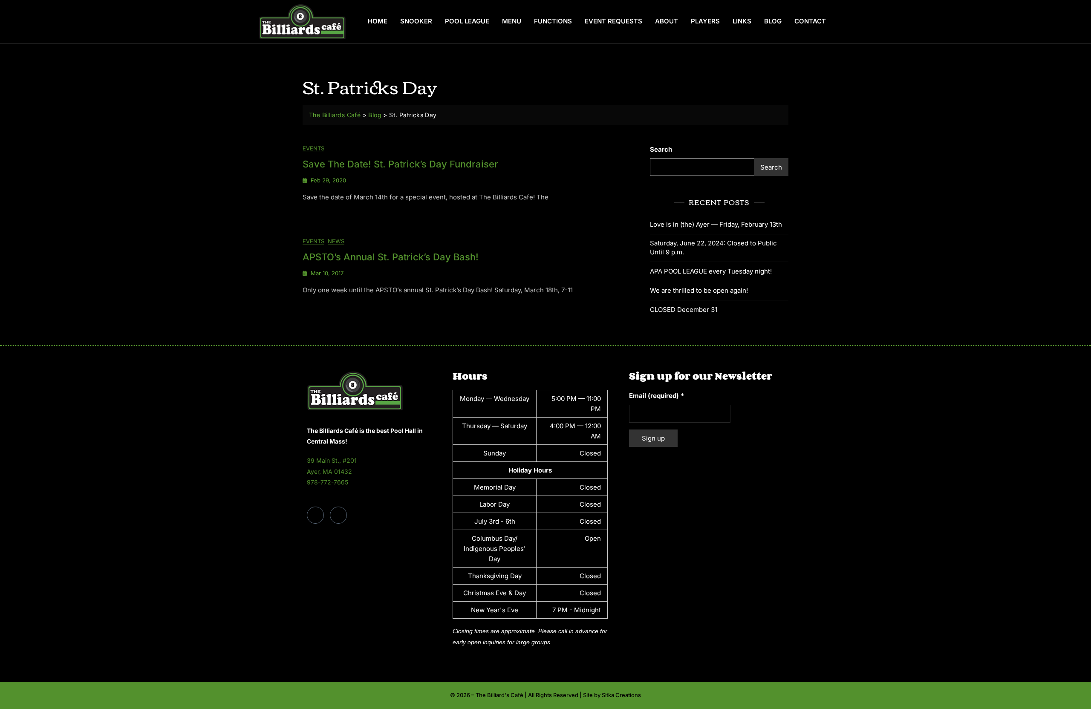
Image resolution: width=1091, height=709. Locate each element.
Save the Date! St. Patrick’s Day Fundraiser (400, 164)
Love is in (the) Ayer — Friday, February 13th (716, 224)
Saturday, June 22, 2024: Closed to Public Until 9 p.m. (713, 247)
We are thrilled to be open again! (699, 290)
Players (705, 21)
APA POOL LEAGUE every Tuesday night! (711, 271)
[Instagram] (338, 515)
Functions (553, 21)
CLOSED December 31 (683, 310)
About (666, 21)
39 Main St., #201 (332, 460)
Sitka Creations (621, 695)
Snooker (416, 21)
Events (313, 148)
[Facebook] (315, 515)
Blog (773, 21)
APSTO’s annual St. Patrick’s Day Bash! (391, 256)
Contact (810, 21)
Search (661, 149)
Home (377, 21)
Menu (511, 21)
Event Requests (613, 21)
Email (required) (656, 396)
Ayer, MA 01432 (329, 471)
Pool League (467, 21)
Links (742, 21)
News (336, 241)
